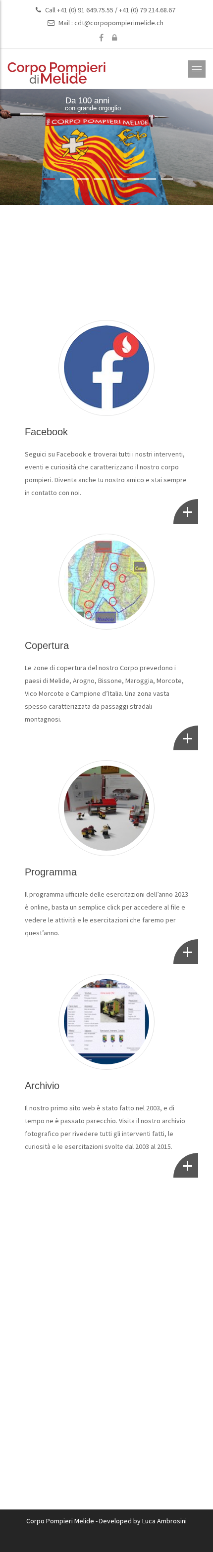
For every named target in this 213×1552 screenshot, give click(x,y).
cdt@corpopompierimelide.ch (118, 22)
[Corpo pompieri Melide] (56, 73)
